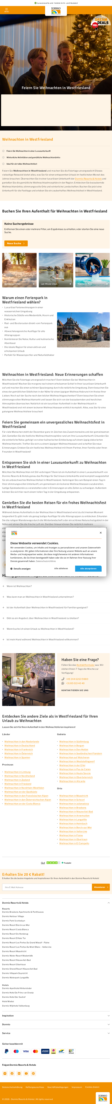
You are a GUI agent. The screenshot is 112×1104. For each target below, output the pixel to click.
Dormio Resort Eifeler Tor (14, 938)
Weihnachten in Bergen (71, 745)
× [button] (101, 533)
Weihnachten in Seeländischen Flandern (80, 753)
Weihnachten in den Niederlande (21, 741)
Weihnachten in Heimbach (73, 823)
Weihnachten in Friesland (17, 784)
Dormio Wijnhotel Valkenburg (16, 1006)
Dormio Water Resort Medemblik (17, 955)
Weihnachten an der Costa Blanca (22, 803)
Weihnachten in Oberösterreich (76, 777)
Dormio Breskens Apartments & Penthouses (23, 912)
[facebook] (12, 1073)
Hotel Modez (8, 1001)
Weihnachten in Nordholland (19, 776)
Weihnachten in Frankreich (18, 749)
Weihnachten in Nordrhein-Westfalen (24, 788)
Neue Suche (14, 243)
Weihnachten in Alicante (72, 781)
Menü (6, 12)
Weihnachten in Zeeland (17, 780)
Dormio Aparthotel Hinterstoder (17, 988)
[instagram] (5, 1073)
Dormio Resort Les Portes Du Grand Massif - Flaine (25, 942)
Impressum (77, 1087)
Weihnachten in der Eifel (72, 765)
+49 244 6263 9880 (77, 679)
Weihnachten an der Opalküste (20, 791)
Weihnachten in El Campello (74, 843)
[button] (20, 568)
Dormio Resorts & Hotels (88, 178)
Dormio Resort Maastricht (14, 951)
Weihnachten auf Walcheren (74, 757)
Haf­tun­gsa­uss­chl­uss (35, 1087)
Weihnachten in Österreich (18, 753)
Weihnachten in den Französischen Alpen (26, 795)
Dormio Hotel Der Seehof (14, 997)
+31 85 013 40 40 (75, 683)
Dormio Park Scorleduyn (13, 920)
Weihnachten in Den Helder (73, 749)
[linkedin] (19, 1073)
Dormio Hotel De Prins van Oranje (18, 992)
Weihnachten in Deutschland (19, 745)
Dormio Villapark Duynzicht (15, 973)
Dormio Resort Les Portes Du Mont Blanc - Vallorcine (26, 947)
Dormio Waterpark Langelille (15, 977)
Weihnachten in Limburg (17, 772)
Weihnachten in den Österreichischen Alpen (27, 799)
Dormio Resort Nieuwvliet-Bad (16, 960)
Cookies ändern (92, 1087)
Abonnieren (99, 887)
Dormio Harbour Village (13, 916)
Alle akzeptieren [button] (88, 568)
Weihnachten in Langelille (73, 819)
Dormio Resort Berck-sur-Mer (16, 925)
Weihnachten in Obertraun (73, 839)
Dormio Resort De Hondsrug (15, 934)
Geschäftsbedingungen (57, 1087)
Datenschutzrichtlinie (46, 561)
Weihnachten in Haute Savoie (75, 773)
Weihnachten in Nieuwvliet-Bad (76, 811)
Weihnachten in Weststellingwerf (77, 761)
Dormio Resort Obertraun (14, 964)
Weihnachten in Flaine (71, 835)
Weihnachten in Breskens (72, 807)
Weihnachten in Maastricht (73, 795)
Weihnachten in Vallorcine (73, 831)
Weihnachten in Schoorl (72, 799)
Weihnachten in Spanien (17, 757)
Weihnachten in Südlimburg (74, 741)
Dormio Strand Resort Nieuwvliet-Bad (19, 969)
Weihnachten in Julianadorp (74, 803)
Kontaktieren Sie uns (75, 690)
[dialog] (56, 552)
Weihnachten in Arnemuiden (74, 815)
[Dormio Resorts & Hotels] (56, 11)
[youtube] (26, 1073)
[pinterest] (33, 1073)
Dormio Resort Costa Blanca (15, 929)
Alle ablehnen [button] (61, 568)
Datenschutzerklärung (12, 1087)
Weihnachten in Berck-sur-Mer (75, 827)
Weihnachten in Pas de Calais (75, 769)
